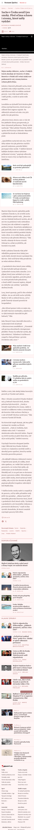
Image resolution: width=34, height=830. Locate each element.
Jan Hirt (20, 777)
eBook (6, 31)
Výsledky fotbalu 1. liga (8, 794)
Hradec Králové (10, 533)
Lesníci (11, 531)
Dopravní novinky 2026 (24, 815)
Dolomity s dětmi (6, 822)
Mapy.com (16, 827)
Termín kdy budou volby (8, 780)
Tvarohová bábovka (23, 798)
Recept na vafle (22, 801)
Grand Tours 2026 (23, 785)
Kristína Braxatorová (21, 645)
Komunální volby (6, 785)
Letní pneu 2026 (22, 810)
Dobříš (18, 531)
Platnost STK (21, 822)
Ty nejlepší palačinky (24, 791)
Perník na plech (22, 803)
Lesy (3, 533)
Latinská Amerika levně (8, 820)
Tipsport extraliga (7, 796)
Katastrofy (5, 531)
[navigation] (2, 2)
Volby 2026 (5, 772)
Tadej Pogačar (22, 780)
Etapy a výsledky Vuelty (24, 775)
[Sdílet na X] (6, 521)
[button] (31, 36)
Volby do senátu (6, 782)
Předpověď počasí (26, 827)
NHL (3, 803)
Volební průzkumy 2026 (8, 775)
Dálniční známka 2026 (24, 812)
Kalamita (22, 528)
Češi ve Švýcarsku (6, 817)
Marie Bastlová (20, 703)
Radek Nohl (27, 632)
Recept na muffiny (23, 794)
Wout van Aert (22, 782)
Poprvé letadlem (6, 812)
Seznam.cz (23, 2)
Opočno (23, 531)
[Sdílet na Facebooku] (3, 521)
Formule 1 (4, 801)
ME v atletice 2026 (7, 798)
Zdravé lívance (22, 796)
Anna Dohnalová (19, 660)
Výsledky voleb (6, 777)
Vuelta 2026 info (22, 772)
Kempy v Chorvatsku (7, 810)
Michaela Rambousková (11, 25)
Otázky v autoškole (23, 820)
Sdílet (12, 31)
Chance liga (5, 791)
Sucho (16, 528)
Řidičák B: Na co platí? (24, 817)
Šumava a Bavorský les (8, 815)
